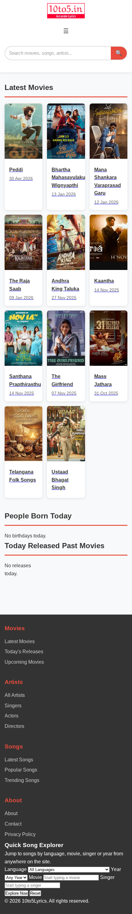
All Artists (15, 695)
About (11, 813)
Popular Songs (21, 769)
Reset (35, 893)
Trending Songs (22, 780)
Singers (13, 705)
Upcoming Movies (24, 662)
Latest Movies (20, 641)
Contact (13, 823)
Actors (11, 715)
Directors (14, 726)
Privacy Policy (20, 834)
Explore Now (16, 893)
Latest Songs (19, 759)
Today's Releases (24, 651)
